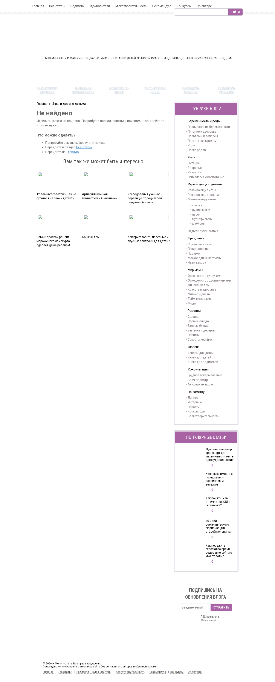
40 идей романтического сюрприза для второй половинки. (219, 526)
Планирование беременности (209, 127)
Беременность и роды (204, 121)
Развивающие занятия (204, 194)
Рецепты (194, 311)
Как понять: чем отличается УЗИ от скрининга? (219, 501)
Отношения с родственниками (209, 280)
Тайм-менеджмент (201, 298)
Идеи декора (197, 262)
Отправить (221, 607)
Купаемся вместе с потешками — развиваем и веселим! (219, 479)
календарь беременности (83, 90)
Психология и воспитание (206, 177)
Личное (193, 397)
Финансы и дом (198, 285)
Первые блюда (198, 321)
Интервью (195, 402)
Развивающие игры (202, 190)
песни (196, 214)
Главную (72, 152)
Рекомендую (161, 6)
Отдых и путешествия (203, 231)
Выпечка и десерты (201, 330)
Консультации (198, 369)
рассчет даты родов (155, 90)
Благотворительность (131, 6)
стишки (197, 205)
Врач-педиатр (198, 380)
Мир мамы (195, 270)
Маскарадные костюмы (204, 258)
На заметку (196, 392)
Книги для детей (199, 357)
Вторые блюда (198, 325)
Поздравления (198, 248)
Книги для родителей (203, 362)
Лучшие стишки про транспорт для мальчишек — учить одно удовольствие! (220, 455)
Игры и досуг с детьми (69, 104)
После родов (197, 150)
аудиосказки (201, 209)
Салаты (193, 316)
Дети (191, 157)
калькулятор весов (119, 90)
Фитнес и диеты (199, 294)
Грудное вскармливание (205, 375)
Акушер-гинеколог (201, 384)
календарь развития (191, 90)
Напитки (194, 335)
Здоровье (195, 167)
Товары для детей (201, 353)
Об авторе (204, 6)
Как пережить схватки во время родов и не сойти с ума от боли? (219, 551)
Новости (194, 407)
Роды (192, 145)
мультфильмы (202, 219)
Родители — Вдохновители (90, 6)
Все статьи (57, 6)
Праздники (196, 238)
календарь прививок (226, 90)
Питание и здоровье (202, 131)
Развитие (194, 172)
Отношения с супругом (204, 275)
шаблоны (198, 223)
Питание (194, 163)
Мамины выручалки (202, 199)
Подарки (194, 253)
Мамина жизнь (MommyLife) (137, 36)
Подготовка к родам (202, 140)
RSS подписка (210, 618)
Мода (192, 303)
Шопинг (193, 347)
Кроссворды (196, 411)
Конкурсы (184, 6)
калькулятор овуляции (47, 90)
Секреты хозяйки (200, 339)
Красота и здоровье (202, 289)
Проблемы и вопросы (203, 136)
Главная (38, 6)
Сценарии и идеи (200, 244)
